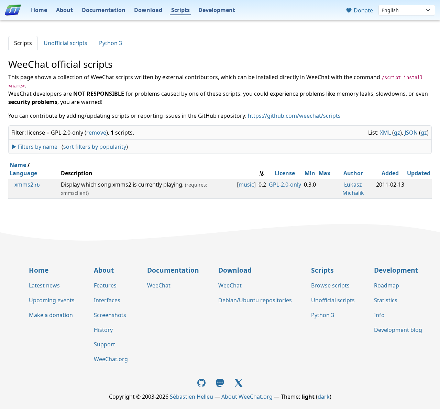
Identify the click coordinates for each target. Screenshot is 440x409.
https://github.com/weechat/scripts (294, 115)
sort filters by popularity (94, 146)
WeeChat (158, 285)
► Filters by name (34, 146)
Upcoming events (52, 300)
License (285, 173)
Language (23, 173)
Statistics (385, 300)
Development (216, 10)
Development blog (398, 330)
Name (18, 165)
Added (390, 173)
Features (105, 285)
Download (148, 10)
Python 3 (110, 43)
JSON (411, 132)
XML (385, 132)
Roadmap (386, 285)
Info (379, 315)
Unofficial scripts (65, 43)
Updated (418, 173)
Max (324, 173)
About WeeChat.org (247, 396)
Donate (362, 10)
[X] (238, 382)
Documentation (103, 10)
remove (96, 132)
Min (310, 173)
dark (324, 396)
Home (39, 10)
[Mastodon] (220, 382)
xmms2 (27, 184)
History (103, 330)
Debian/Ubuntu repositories (255, 300)
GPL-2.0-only (285, 184)
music (246, 184)
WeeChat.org (111, 359)
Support (104, 344)
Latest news (44, 285)
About (64, 10)
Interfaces (107, 300)
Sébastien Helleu (191, 396)
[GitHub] (202, 382)
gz (397, 132)
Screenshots (110, 315)
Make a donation (51, 315)
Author (353, 173)
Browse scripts (330, 285)
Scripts (180, 10)
